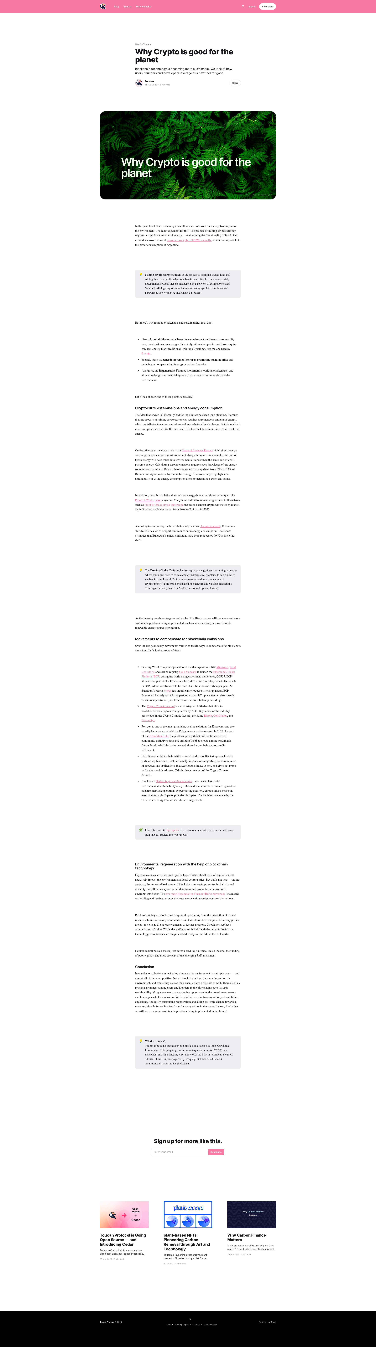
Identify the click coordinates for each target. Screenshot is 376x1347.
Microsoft (222, 667)
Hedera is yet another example (174, 781)
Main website (143, 6)
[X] (190, 1319)
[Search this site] (243, 6)
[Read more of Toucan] (139, 83)
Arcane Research (210, 526)
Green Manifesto (158, 736)
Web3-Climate (143, 44)
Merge (168, 690)
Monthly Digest (182, 1324)
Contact (196, 1324)
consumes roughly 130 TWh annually (189, 240)
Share (235, 83)
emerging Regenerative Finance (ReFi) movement (195, 894)
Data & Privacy (210, 1324)
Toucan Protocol (107, 1322)
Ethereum (177, 505)
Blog (116, 6)
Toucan (149, 81)
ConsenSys (148, 720)
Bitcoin (146, 353)
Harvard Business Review (197, 450)
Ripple (208, 715)
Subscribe (267, 6)
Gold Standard (187, 672)
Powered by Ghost (267, 1322)
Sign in (252, 6)
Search (127, 6)
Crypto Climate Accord (161, 706)
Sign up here (173, 830)
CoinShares (220, 715)
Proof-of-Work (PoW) (148, 500)
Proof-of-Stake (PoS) (157, 505)
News (168, 1324)
